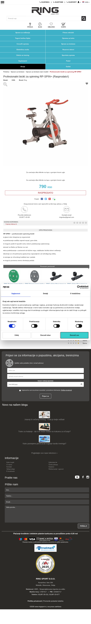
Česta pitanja (53, 464)
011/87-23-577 (54, 594)
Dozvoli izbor (45, 335)
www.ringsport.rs (40, 606)
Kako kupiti (10, 462)
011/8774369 (58, 2)
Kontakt (9, 467)
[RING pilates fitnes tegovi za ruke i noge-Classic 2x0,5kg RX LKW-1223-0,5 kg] (77, 276)
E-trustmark (10, 471)
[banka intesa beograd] (45, 539)
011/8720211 (45, 2)
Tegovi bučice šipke (22, 38)
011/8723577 (72, 2)
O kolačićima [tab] (75, 293)
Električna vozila (23, 49)
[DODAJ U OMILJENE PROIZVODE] (86, 84)
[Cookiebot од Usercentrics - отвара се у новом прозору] (78, 287)
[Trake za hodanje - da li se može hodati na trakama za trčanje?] (44, 427)
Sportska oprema (68, 55)
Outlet (68, 66)
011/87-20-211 (43, 594)
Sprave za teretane (68, 44)
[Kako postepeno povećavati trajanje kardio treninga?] (44, 439)
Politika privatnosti (66, 390)
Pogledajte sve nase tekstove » (44, 453)
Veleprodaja (10, 469)
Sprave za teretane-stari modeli (37, 72)
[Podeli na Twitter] (46, 199)
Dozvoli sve (74, 335)
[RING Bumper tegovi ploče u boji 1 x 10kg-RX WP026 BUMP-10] (14, 276)
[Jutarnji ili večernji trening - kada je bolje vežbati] (44, 415)
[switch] (34, 326)
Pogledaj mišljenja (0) (11, 224)
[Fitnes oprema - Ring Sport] (45, 11)
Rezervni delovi (68, 49)
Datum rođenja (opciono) (45, 381)
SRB (87, 2)
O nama (9, 464)
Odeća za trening (22, 55)
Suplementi (22, 61)
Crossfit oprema (23, 44)
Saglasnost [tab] (15, 293)
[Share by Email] (53, 199)
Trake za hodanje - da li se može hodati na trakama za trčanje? (44, 431)
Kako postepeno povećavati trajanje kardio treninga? (44, 444)
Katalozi (51, 467)
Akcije (22, 66)
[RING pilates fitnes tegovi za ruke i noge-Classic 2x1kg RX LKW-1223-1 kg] (56, 276)
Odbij (17, 335)
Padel (68, 61)
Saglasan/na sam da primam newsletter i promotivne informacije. (47, 390)
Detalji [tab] (45, 293)
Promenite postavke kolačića (53, 601)
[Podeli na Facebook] (42, 199)
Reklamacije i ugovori (56, 469)
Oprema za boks (68, 38)
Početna (6, 72)
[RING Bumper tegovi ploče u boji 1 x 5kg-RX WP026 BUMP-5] (35, 276)
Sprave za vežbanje (22, 32)
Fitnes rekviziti (68, 32)
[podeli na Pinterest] (50, 199)
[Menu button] (2, 2)
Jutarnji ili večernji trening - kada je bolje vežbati (44, 419)
